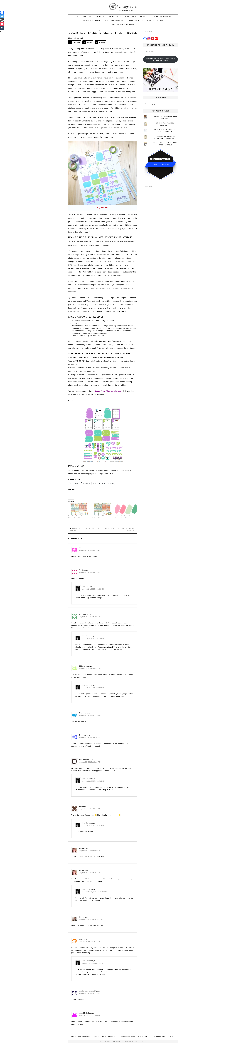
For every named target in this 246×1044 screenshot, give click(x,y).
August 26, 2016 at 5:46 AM (90, 993)
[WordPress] (2, 20)
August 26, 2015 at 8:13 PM (90, 762)
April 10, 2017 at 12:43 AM (89, 1015)
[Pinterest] (152, 38)
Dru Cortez (86, 586)
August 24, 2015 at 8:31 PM (90, 668)
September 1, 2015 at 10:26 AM (94, 892)
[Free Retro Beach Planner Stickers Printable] (79, 509)
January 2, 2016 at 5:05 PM (93, 963)
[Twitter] (2, 16)
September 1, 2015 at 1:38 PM (91, 919)
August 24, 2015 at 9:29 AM (90, 572)
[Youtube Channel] (156, 38)
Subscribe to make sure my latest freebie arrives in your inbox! (160, 59)
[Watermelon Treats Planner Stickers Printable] (126, 509)
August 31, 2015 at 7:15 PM (90, 873)
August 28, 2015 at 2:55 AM (90, 809)
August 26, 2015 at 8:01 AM (90, 737)
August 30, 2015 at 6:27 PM (93, 825)
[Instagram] (148, 38)
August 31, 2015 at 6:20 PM (90, 851)
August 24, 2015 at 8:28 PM (93, 638)
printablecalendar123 (87, 991)
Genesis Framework (139, 1041)
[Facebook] (2, 12)
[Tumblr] (2, 28)
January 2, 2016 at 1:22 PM (89, 941)
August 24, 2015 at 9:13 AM (90, 550)
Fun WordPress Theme (121, 1041)
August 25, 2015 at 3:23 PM (90, 715)
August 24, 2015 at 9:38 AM (93, 589)
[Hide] (1, 31)
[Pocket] (2, 24)
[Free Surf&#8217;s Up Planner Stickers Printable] (102, 509)
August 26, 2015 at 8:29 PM (93, 781)
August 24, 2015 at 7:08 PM (90, 617)
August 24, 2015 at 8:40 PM (93, 688)
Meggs (81, 917)
